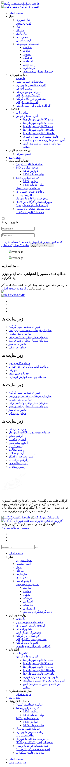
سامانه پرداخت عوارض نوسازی (27, 376)
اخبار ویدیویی (23, 23)
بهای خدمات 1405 (33, 184)
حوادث (27, 50)
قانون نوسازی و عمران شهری (41, 136)
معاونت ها (22, 37)
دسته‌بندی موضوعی (27, 43)
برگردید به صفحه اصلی (15, 288)
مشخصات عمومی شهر (29, 81)
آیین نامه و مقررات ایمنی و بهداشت (44, 140)
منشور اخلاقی (24, 88)
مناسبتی (28, 64)
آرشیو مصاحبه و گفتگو (22, 456)
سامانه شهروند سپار (28, 188)
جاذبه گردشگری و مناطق (38, 71)
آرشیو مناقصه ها (18, 463)
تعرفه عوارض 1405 (27, 177)
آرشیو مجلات (16, 453)
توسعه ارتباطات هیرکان (15, 527)
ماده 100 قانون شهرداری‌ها (39, 133)
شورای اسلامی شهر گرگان (25, 326)
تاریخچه (20, 78)
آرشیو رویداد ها (17, 466)
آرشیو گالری (16, 446)
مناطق (20, 30)
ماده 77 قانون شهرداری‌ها (38, 126)
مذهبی (27, 54)
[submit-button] (36, 547)
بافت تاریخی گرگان (27, 102)
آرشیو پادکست (17, 439)
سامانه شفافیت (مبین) (29, 164)
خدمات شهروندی (19, 373)
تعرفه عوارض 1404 (27, 167)
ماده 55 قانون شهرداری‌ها (38, 119)
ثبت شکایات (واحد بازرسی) (32, 205)
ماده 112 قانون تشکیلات (30, 212)
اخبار (19, 26)
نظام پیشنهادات (25, 195)
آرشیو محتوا (16, 435)
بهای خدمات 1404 (33, 174)
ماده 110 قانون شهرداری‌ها (39, 129)
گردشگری (29, 67)
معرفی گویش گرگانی (28, 91)
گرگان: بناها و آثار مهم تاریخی (33, 105)
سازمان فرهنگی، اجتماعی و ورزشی (30, 330)
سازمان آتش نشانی (20, 333)
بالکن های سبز (17, 344)
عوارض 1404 (30, 170)
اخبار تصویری (24, 19)
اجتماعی (28, 61)
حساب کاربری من (19, 363)
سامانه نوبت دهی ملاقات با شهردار (29, 432)
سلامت (27, 47)
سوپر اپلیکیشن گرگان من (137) (34, 201)
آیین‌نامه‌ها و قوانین (27, 116)
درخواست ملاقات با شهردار (32, 198)
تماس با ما (22, 112)
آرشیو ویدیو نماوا (18, 442)
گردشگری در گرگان (28, 95)
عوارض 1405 (30, 181)
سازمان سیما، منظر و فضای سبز (28, 340)
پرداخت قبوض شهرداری (30, 191)
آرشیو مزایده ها (18, 459)
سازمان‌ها (21, 33)
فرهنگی (27, 57)
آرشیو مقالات (16, 449)
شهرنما (13, 370)
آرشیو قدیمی (23, 40)
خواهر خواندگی (17, 347)
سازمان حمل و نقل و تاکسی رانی (28, 337)
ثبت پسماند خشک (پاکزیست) (33, 208)
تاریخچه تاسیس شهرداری (31, 85)
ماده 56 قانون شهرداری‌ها (38, 122)
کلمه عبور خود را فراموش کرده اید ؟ (41, 241)
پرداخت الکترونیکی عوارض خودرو (29, 366)
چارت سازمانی (17, 429)
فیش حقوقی (23, 153)
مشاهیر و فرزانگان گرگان (31, 98)
